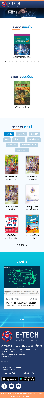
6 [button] (24, 61)
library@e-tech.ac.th (14, 351)
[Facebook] (4, 386)
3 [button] (13, 61)
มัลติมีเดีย (12, 144)
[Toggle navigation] (39, 4)
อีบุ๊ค (7, 139)
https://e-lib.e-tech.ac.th (17, 354)
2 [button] (9, 61)
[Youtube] (11, 386)
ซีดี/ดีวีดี (34, 134)
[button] (3, 13)
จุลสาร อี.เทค (22, 150)
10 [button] (38, 61)
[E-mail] (18, 386)
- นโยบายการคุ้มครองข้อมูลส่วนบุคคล (14, 367)
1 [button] (5, 61)
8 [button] (31, 61)
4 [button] (16, 61)
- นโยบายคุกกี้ (6, 365)
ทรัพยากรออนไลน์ (29, 144)
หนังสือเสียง (34, 139)
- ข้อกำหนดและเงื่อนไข (9, 369)
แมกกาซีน (21, 134)
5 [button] (20, 61)
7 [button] (27, 61)
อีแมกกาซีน (19, 139)
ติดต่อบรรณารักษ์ (7, 356)
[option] (22, 45)
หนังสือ (9, 134)
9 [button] (35, 61)
